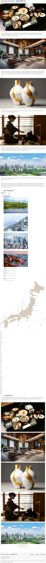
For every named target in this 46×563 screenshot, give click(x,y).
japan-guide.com (11, 184)
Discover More (21, 546)
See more (2, 77)
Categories (32, 554)
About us (37, 554)
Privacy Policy (43, 554)
